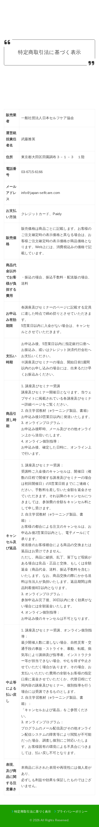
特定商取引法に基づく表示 (32, 811)
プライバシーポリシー (72, 811)
